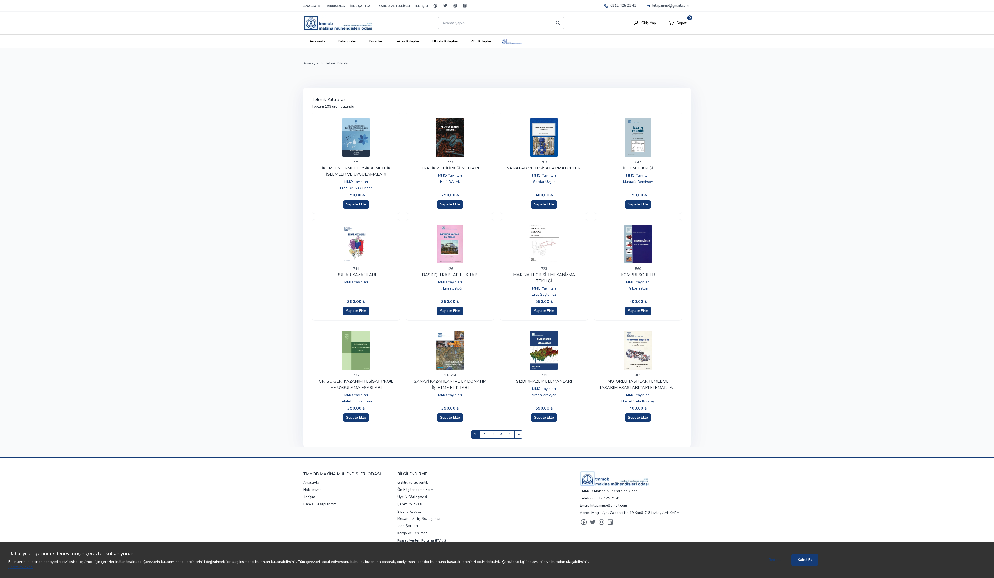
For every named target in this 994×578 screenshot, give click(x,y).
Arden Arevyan (544, 394)
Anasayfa (310, 63)
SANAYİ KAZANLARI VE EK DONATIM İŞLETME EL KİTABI (450, 384)
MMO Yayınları (356, 181)
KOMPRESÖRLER (638, 275)
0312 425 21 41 (623, 5)
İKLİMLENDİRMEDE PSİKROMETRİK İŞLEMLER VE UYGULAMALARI (356, 171)
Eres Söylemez (544, 294)
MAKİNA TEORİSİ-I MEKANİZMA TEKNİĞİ (544, 278)
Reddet (775, 559)
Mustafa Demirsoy (638, 181)
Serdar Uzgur (544, 181)
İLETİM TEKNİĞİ (638, 168)
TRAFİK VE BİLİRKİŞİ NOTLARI (450, 168)
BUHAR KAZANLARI (356, 275)
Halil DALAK (450, 181)
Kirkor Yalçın (638, 288)
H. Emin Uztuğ (450, 288)
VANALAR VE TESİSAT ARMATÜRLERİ (544, 168)
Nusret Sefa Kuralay (638, 401)
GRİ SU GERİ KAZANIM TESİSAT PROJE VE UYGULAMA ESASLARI (356, 384)
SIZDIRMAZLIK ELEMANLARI (544, 381)
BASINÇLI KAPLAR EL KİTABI (450, 275)
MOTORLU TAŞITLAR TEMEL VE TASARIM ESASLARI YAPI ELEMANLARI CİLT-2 (638, 385)
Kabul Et (805, 559)
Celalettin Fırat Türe (356, 401)
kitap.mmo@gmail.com (670, 5)
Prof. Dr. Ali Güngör (356, 188)
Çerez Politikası (20, 567)
